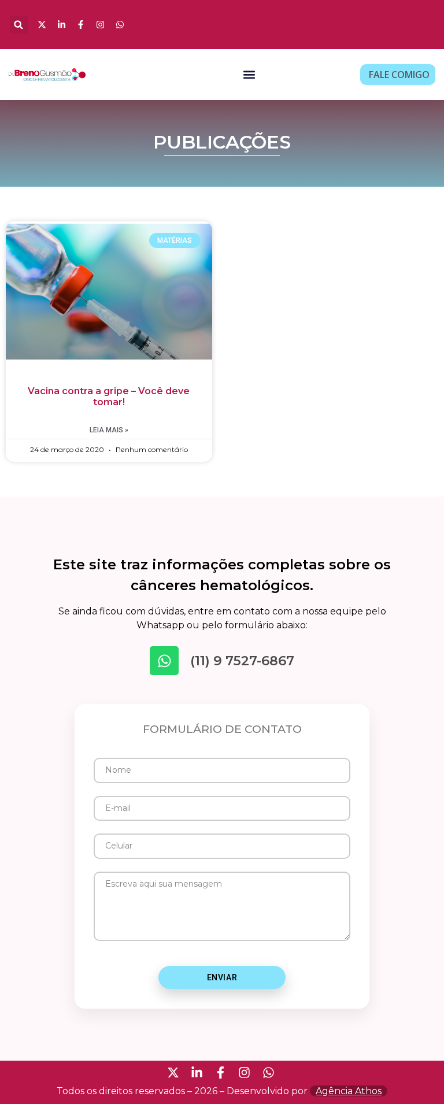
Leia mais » (109, 430)
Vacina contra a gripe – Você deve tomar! (109, 396)
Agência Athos (349, 1091)
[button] (19, 25)
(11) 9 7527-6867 (242, 661)
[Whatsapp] (164, 660)
